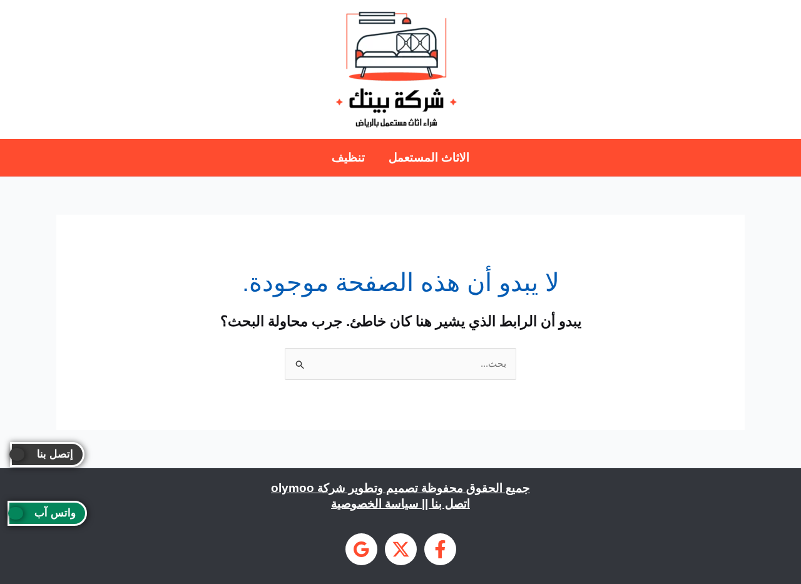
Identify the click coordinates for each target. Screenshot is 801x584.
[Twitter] (401, 549)
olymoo (292, 487)
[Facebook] (440, 549)
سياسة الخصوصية (375, 503)
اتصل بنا (450, 503)
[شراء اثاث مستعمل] (361, 549)
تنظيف (348, 157)
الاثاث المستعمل (429, 157)
